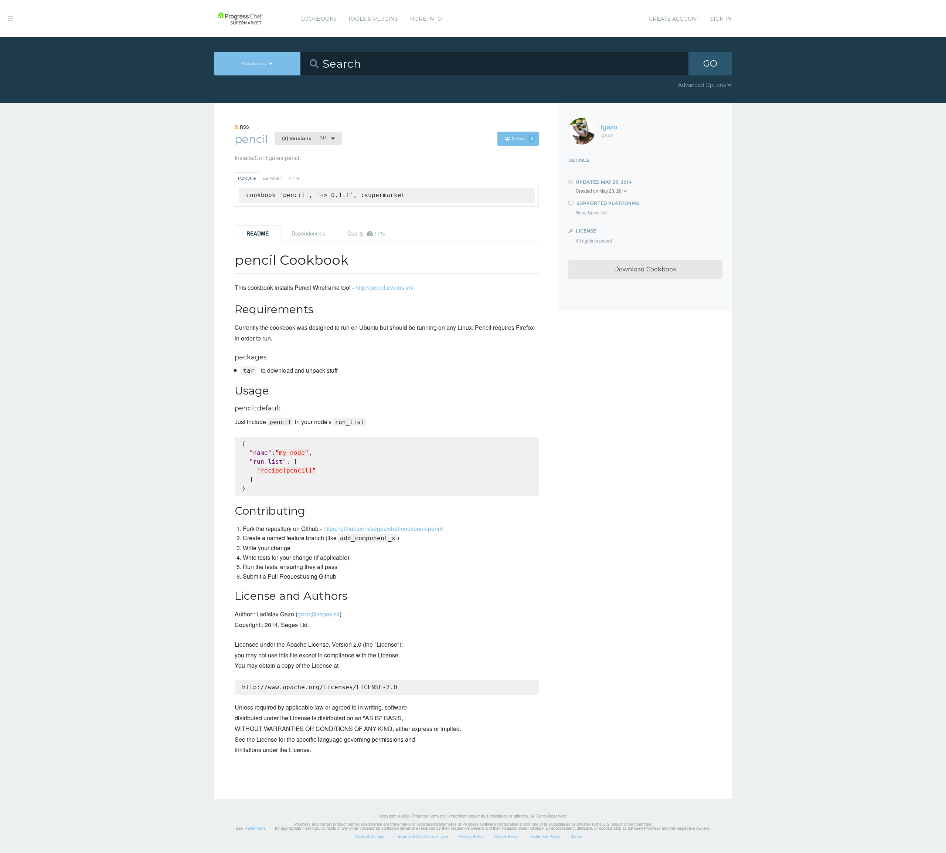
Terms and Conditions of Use (422, 836)
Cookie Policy (506, 836)
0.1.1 (304, 138)
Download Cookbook (645, 269)
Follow (522, 138)
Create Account (674, 19)
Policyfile (247, 178)
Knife (294, 178)
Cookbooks (318, 19)
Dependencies (308, 233)
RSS (244, 126)
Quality (366, 233)
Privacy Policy (471, 836)
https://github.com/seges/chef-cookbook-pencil (383, 528)
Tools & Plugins (373, 19)
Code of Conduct (370, 836)
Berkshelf (272, 178)
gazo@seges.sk (318, 614)
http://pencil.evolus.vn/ (384, 287)
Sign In (721, 19)
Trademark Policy (544, 836)
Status (576, 836)
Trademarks (255, 828)
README (257, 233)
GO (710, 63)
